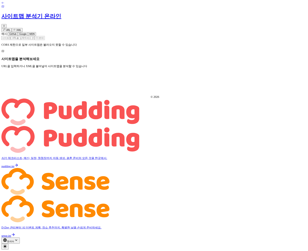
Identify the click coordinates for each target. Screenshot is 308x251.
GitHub (12, 34)
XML (18, 30)
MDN (32, 34)
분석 (40, 38)
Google (23, 34)
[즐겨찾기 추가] (4, 26)
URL (7, 30)
